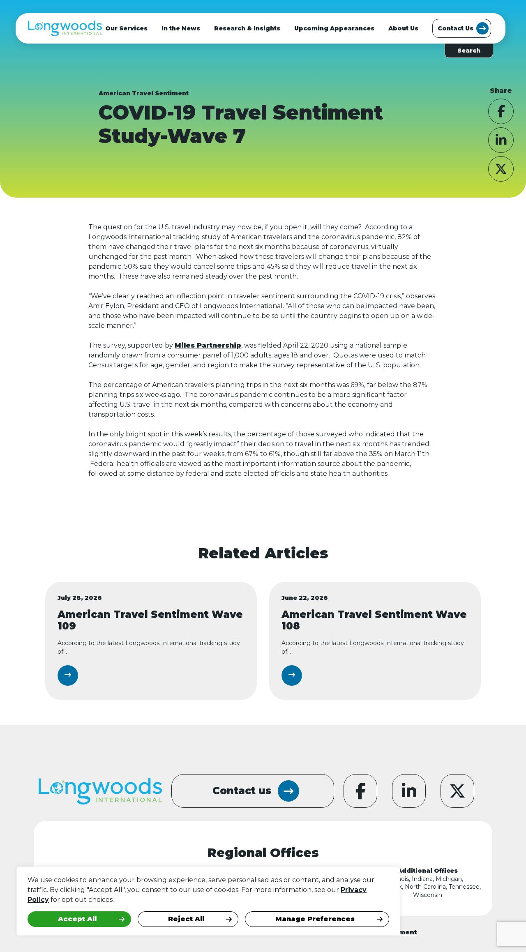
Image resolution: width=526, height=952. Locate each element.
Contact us (241, 791)
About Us (403, 28)
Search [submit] (468, 50)
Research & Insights (247, 28)
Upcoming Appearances (334, 28)
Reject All (186, 919)
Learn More (86, 675)
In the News (180, 28)
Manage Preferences (315, 919)
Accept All (77, 919)
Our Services (126, 28)
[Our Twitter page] (501, 169)
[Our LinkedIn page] (501, 140)
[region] (106, 901)
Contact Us (455, 28)
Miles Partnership (208, 345)
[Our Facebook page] (501, 111)
